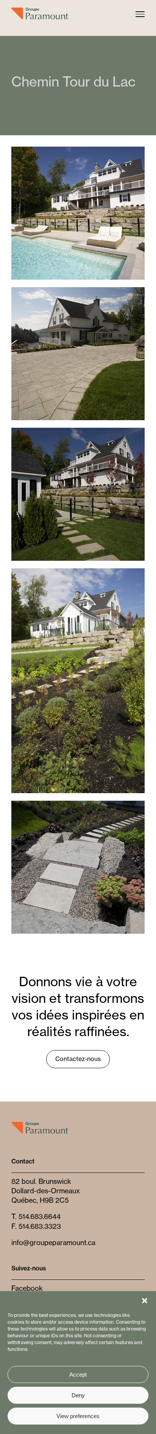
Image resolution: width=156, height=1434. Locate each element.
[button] (144, 1300)
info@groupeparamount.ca (53, 1242)
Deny (78, 1395)
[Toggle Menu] (140, 14)
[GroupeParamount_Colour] (39, 1125)
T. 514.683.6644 (36, 1216)
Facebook (27, 1288)
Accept (78, 1374)
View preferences (78, 1416)
